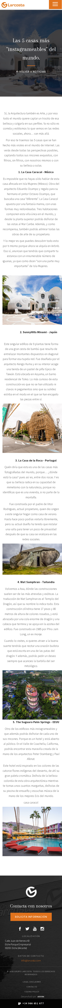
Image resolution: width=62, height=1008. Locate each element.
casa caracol (31, 802)
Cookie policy (31, 991)
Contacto (31, 986)
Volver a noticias (32, 71)
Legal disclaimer (32, 982)
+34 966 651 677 (33, 1003)
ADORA (41, 996)
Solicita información (31, 917)
